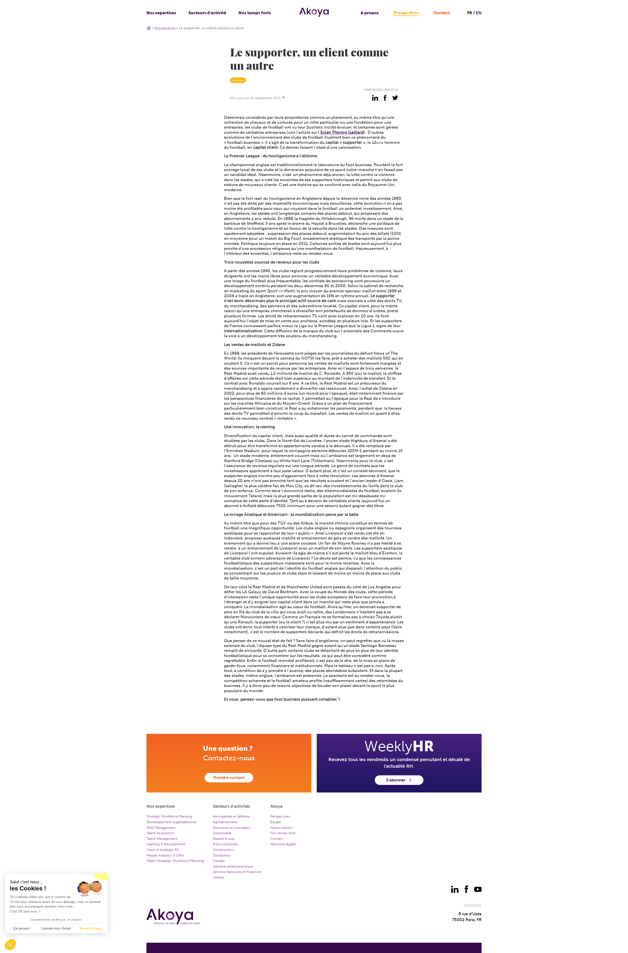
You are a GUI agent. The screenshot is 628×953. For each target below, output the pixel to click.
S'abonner (396, 780)
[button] (10, 945)
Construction (223, 850)
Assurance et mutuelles (231, 828)
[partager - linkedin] (375, 98)
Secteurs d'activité (207, 12)
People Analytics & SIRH (165, 855)
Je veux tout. (91, 928)
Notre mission (281, 828)
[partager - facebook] (385, 98)
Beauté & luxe (224, 839)
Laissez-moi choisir (56, 928)
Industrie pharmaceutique (233, 866)
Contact (441, 12)
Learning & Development (165, 844)
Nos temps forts (254, 12)
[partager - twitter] (395, 98)
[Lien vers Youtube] (478, 889)
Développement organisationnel (171, 822)
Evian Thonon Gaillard (342, 132)
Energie (219, 861)
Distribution (222, 855)
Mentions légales (283, 844)
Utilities (218, 877)
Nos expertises (161, 12)
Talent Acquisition (160, 833)
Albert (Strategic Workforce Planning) (175, 861)
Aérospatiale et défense (231, 816)
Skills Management (160, 828)
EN (479, 12)
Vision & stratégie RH (162, 850)
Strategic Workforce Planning (169, 816)
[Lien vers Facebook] (466, 889)
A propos (370, 12)
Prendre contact (228, 777)
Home (148, 28)
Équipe (275, 822)
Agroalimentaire (225, 822)
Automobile (222, 833)
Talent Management (161, 839)
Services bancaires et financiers (237, 872)
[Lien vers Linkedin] (454, 889)
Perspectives (406, 13)
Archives (238, 80)
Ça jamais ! (22, 928)
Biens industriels (225, 844)
